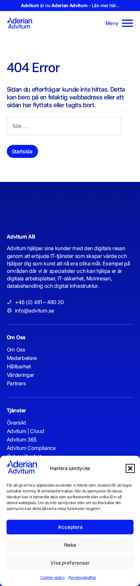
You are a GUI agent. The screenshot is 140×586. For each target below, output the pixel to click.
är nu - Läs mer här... (70, 5)
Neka (70, 545)
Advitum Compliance (31, 448)
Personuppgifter (82, 577)
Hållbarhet (19, 366)
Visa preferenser (70, 563)
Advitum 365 (21, 439)
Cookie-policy (52, 577)
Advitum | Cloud (25, 431)
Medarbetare (22, 358)
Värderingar (20, 375)
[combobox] (64, 126)
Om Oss (16, 349)
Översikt (16, 422)
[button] (130, 468)
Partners (16, 383)
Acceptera (70, 527)
